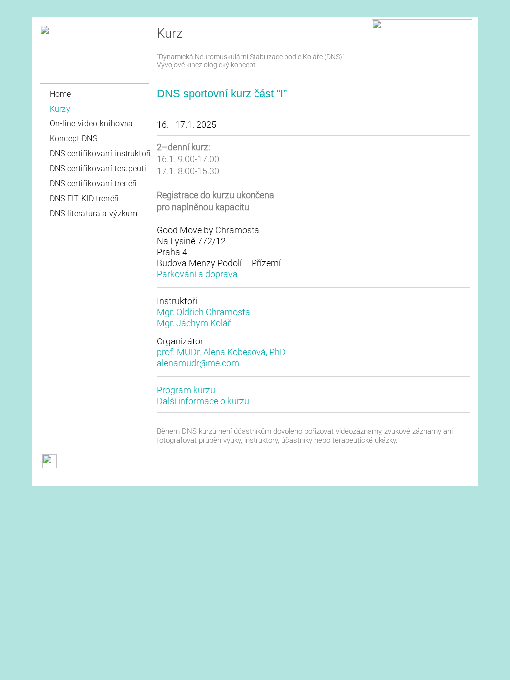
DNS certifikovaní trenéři (93, 183)
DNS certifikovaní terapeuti (98, 168)
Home (60, 94)
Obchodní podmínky (71, 478)
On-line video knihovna (91, 123)
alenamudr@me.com (198, 363)
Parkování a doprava (197, 274)
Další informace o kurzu (203, 401)
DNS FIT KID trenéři (84, 198)
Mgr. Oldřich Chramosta (203, 312)
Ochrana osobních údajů (214, 478)
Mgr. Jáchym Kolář (194, 323)
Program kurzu (186, 390)
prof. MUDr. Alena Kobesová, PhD (221, 352)
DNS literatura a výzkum (93, 213)
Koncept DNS (74, 138)
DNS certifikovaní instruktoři (100, 153)
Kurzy (60, 108)
